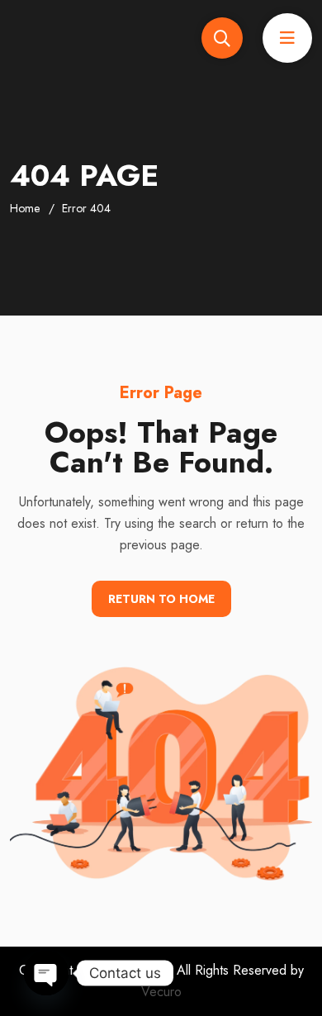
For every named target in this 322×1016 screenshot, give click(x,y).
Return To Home (161, 599)
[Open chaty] (46, 973)
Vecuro (161, 991)
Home (25, 208)
